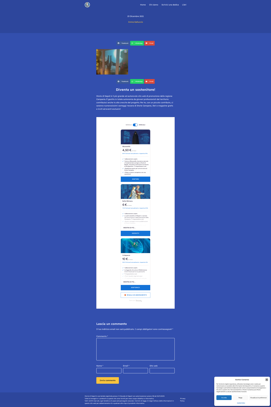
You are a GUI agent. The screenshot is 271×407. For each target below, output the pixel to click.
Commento (102, 336)
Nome (99, 366)
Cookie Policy (241, 403)
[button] (267, 380)
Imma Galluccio (135, 22)
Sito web (154, 366)
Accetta (224, 398)
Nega (240, 398)
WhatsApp (139, 43)
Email (151, 43)
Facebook (125, 43)
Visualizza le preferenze (258, 398)
